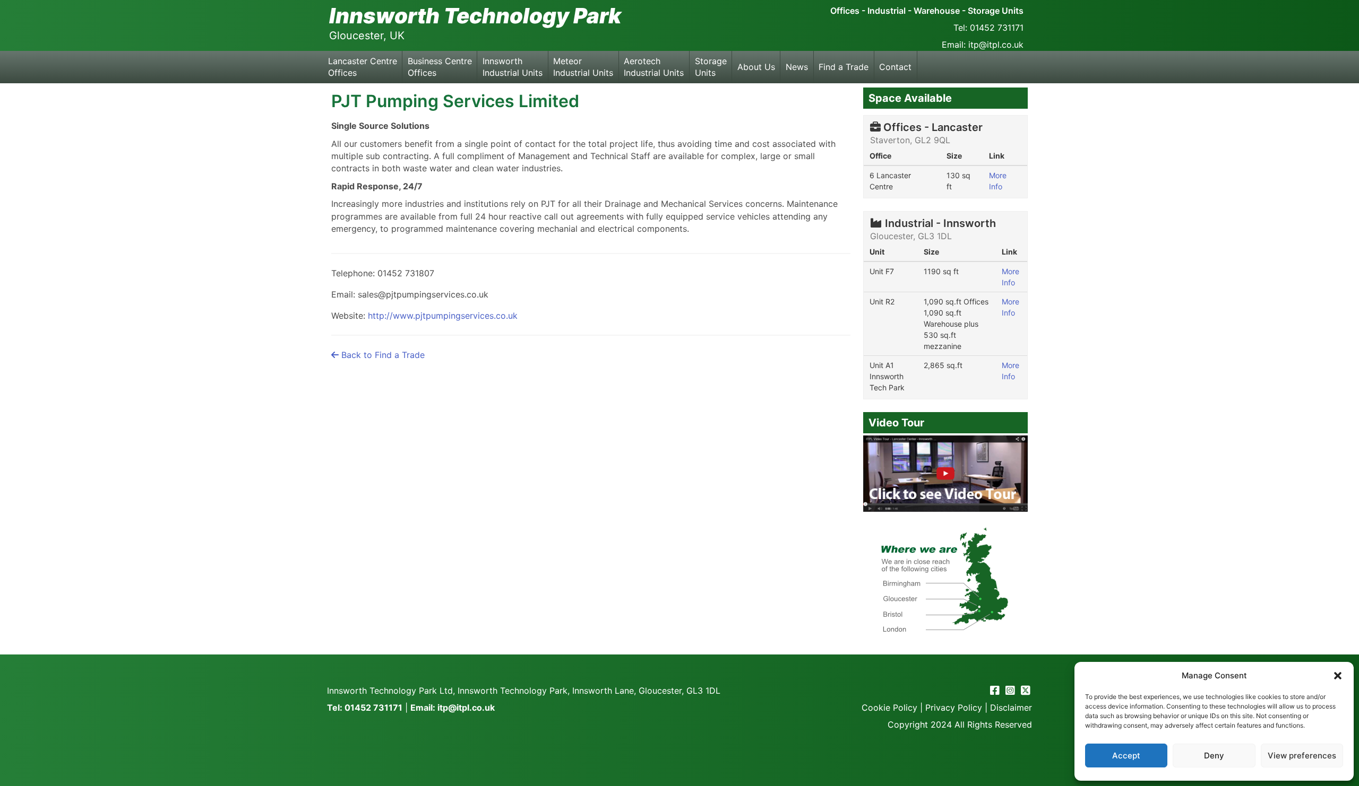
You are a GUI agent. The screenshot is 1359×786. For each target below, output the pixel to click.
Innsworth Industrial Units (513, 67)
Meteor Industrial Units (583, 67)
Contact (895, 67)
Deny (1214, 755)
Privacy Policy (953, 707)
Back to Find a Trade (382, 355)
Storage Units (711, 67)
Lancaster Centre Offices (362, 67)
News (797, 67)
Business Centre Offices (440, 67)
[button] (1337, 675)
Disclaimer (1011, 707)
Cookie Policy (889, 707)
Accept (1126, 755)
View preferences (1302, 755)
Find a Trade (843, 67)
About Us (756, 67)
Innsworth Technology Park (475, 16)
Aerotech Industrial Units (654, 67)
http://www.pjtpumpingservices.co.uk (443, 315)
